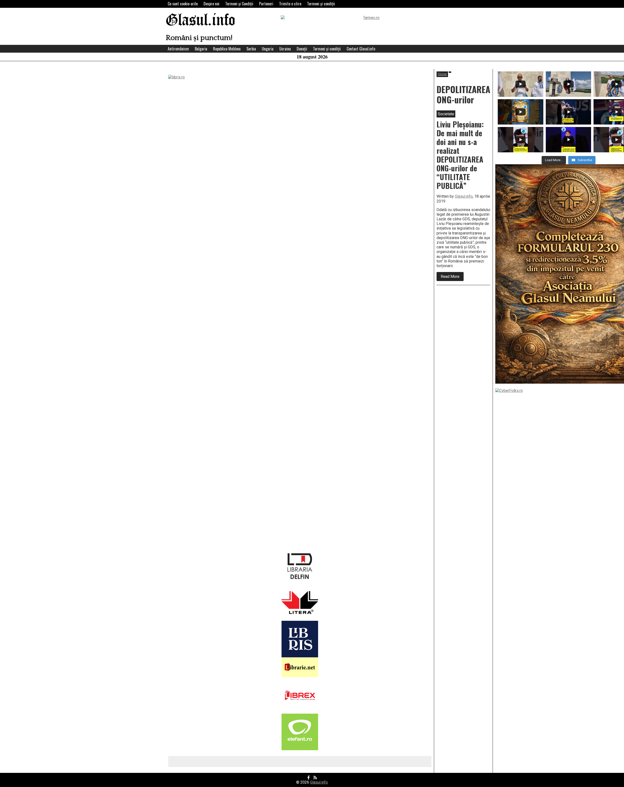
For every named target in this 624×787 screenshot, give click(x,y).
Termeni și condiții (321, 4)
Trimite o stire (290, 4)
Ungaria (267, 49)
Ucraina (285, 49)
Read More (452, 277)
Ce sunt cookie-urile (183, 4)
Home (442, 74)
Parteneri (266, 4)
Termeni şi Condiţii (239, 4)
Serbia (251, 49)
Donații (302, 49)
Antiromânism (178, 49)
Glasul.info (200, 20)
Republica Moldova (227, 49)
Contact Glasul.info (361, 49)
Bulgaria (201, 49)
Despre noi (211, 4)
